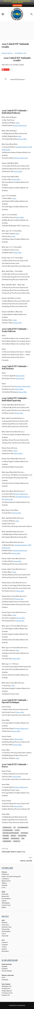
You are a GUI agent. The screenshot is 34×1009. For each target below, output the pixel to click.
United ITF (17, 841)
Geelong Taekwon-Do (23, 386)
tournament (7, 841)
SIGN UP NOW (17, 5)
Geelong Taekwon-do (20, 125)
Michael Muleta (7, 53)
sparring (6, 838)
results (13, 835)
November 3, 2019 (20, 53)
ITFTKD (17, 830)
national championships (11, 833)
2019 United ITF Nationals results (15, 45)
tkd (23, 838)
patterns (6, 835)
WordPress (21, 1005)
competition (7, 827)
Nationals (24, 833)
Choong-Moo (22, 139)
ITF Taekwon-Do (23, 827)
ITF (14, 827)
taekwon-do (15, 838)
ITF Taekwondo (8, 830)
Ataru (17, 123)
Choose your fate (26, 861)
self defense (22, 835)
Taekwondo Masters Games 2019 (13, 852)
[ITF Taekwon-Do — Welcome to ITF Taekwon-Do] (17, 14)
